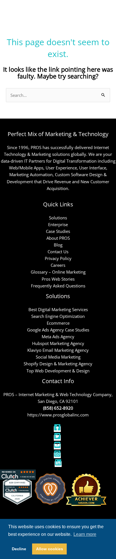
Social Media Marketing (58, 357)
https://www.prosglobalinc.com (58, 415)
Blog (58, 245)
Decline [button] (19, 549)
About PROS (58, 238)
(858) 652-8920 (58, 408)
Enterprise (58, 224)
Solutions (58, 217)
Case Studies (58, 231)
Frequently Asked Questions (58, 286)
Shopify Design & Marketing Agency (58, 363)
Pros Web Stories (58, 279)
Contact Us (58, 251)
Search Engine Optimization (58, 316)
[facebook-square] (58, 429)
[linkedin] (58, 464)
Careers (58, 265)
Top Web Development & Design (58, 371)
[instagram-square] (58, 455)
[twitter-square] (58, 438)
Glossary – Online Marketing (58, 272)
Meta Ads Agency (58, 336)
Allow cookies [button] (49, 549)
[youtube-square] (58, 446)
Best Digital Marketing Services (58, 309)
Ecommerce (58, 323)
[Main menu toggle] (104, 11)
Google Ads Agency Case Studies (58, 330)
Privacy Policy (58, 258)
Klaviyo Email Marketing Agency (58, 350)
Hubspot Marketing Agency (58, 343)
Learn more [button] (84, 534)
